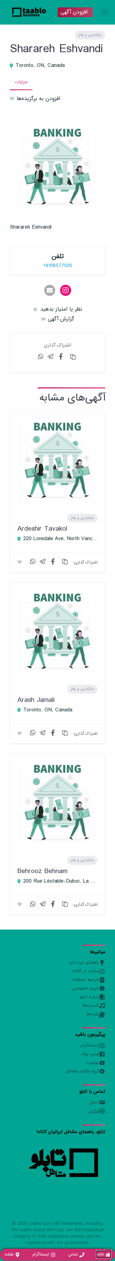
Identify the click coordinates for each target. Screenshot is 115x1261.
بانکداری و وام (90, 35)
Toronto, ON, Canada (40, 65)
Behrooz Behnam (42, 871)
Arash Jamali (36, 699)
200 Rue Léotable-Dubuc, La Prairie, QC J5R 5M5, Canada (60, 881)
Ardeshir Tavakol (42, 528)
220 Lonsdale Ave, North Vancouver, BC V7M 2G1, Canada (60, 539)
